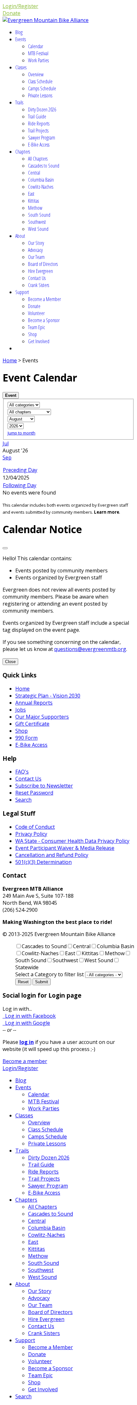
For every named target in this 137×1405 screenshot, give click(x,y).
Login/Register (20, 6)
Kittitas (33, 200)
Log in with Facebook (29, 1015)
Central (34, 172)
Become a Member (44, 299)
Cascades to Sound (43, 165)
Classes (20, 67)
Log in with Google (26, 1022)
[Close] (5, 548)
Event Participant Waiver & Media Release (64, 847)
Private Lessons (40, 95)
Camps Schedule (42, 88)
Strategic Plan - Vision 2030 (47, 695)
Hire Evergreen (40, 271)
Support (22, 292)
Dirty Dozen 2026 (42, 109)
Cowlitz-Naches (40, 186)
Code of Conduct (35, 826)
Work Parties (38, 60)
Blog (19, 32)
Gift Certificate (32, 723)
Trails (19, 102)
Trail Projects (38, 130)
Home (10, 360)
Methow (35, 207)
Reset (23, 981)
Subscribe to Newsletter (44, 785)
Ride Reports (38, 123)
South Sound (39, 214)
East (31, 193)
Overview (36, 74)
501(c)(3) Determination (43, 861)
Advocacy (35, 249)
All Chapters (37, 158)
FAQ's (22, 771)
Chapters (22, 151)
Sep (7, 457)
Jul (6, 443)
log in (26, 1042)
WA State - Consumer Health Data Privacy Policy (72, 840)
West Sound (38, 228)
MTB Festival (38, 53)
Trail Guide (37, 116)
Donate (11, 13)
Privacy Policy (31, 833)
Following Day (19, 485)
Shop (32, 334)
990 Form (26, 737)
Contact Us (37, 278)
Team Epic (36, 327)
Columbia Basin (41, 179)
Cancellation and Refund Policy (51, 854)
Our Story (36, 242)
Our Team (36, 257)
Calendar (35, 46)
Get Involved (38, 341)
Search (23, 799)
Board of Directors (43, 264)
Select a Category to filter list (49, 974)
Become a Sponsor (44, 320)
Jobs (20, 709)
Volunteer (36, 313)
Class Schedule (40, 81)
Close (10, 661)
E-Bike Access (38, 144)
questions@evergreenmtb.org (90, 649)
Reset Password (34, 792)
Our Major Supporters (42, 716)
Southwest (37, 221)
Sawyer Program (41, 137)
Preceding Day (20, 469)
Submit (41, 981)
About (20, 235)
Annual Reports (34, 702)
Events (20, 39)
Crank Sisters (38, 285)
